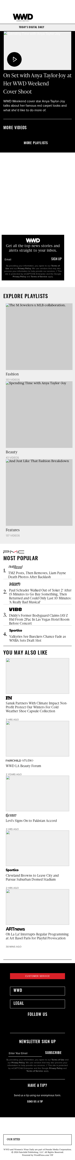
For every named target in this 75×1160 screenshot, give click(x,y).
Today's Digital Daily (31, 27)
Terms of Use (57, 1059)
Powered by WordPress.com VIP (37, 1155)
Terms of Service (39, 276)
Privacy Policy (24, 268)
